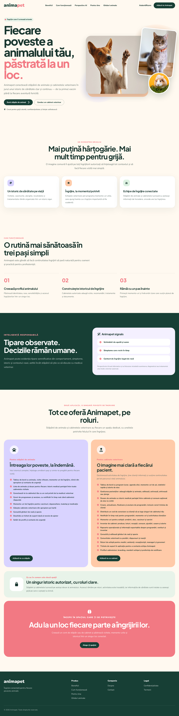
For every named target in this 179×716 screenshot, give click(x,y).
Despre (111, 685)
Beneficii (49, 5)
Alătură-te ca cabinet (108, 558)
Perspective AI (81, 5)
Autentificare (145, 5)
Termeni (147, 690)
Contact (111, 690)
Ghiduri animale (110, 5)
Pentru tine (95, 5)
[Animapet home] (14, 5)
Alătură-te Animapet (164, 5)
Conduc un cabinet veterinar (49, 102)
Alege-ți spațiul (89, 645)
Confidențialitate (151, 685)
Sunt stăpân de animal (16, 102)
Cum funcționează (63, 5)
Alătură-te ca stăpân (21, 558)
